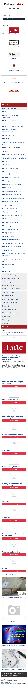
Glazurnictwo (7, 250)
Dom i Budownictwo (9, 108)
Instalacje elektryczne (10, 165)
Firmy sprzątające (9, 226)
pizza (3, 332)
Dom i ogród (7, 320)
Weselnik (6, 306)
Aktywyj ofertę (14, 386)
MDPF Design (6, 517)
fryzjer (11, 332)
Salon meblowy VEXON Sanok (13, 467)
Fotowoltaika (7, 271)
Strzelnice (5, 323)
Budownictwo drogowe (10, 222)
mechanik (7, 332)
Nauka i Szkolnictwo (10, 309)
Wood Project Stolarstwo (11, 552)
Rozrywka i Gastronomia (11, 278)
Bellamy (5, 568)
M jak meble (6, 450)
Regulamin (4, 675)
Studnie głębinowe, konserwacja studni (13, 260)
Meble (5, 112)
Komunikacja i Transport (11, 313)
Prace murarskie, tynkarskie (12, 195)
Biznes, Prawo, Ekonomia (11, 289)
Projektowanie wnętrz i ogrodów (13, 243)
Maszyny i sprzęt (8, 181)
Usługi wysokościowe (10, 268)
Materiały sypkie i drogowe (12, 219)
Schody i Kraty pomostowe (12, 239)
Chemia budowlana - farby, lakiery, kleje (14, 143)
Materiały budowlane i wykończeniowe (9, 122)
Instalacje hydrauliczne (10, 168)
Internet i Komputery (10, 302)
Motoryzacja (7, 282)
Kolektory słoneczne (9, 236)
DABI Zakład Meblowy (10, 400)
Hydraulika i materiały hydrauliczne (14, 158)
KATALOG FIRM (14, 8)
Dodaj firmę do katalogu (16, 673)
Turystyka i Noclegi (9, 275)
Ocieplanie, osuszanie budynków (13, 184)
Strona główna (5, 673)
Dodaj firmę (7, 105)
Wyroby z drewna (9, 205)
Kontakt (15, 675)
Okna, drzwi (7, 188)
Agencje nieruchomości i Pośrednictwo (10, 116)
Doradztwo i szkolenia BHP (12, 246)
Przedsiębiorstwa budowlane (12, 215)
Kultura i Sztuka (8, 295)
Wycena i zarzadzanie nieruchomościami (9, 131)
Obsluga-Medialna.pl (5, 682)
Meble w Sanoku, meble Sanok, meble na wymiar (13, 417)
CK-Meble (5, 501)
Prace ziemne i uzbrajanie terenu (14, 198)
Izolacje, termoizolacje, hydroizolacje (10, 173)
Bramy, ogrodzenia (9, 135)
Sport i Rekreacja (8, 292)
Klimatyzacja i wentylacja (11, 177)
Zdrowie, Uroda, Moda (10, 299)
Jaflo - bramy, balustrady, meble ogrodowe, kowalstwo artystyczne (13, 357)
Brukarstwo (7, 139)
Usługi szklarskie (8, 233)
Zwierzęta (6, 316)
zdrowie (22, 332)
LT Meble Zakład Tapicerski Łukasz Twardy (12, 484)
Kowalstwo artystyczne (10, 229)
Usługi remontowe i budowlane (13, 126)
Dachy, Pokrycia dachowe (11, 147)
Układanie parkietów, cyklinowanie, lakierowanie (14, 254)
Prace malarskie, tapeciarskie (12, 191)
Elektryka (6, 151)
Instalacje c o (7, 161)
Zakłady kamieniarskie (10, 208)
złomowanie (17, 332)
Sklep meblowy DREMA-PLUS (12, 434)
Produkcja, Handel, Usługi (11, 285)
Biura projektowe (8, 264)
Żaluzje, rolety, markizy (10, 212)
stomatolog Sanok (6, 334)
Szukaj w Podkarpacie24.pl (14, 19)
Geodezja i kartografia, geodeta (13, 154)
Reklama (10, 675)
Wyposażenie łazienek (10, 201)
